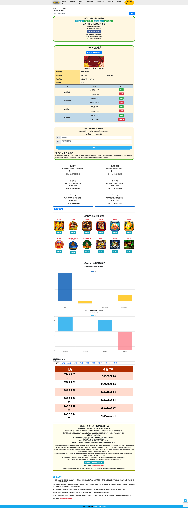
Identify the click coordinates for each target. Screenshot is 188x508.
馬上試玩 (59, 232)
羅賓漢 (129, 238)
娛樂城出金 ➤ (88, 21)
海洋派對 (115, 219)
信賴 (121, 106)
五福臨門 (101, 219)
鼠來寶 (59, 219)
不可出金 (121, 119)
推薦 (121, 89)
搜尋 (132, 14)
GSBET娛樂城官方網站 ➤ (94, 52)
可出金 (121, 115)
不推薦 (121, 93)
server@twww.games (98, 465)
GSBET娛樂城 (129, 2)
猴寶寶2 (101, 238)
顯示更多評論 (58, 209)
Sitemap (95, 506)
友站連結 (104, 506)
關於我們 (119, 1)
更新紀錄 (99, 506)
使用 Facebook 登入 (94, 31)
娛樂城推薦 (64, 2)
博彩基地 (56, 2)
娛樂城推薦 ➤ (79, 21)
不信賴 (121, 110)
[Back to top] (185, 500)
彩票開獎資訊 (100, 1)
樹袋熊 (59, 238)
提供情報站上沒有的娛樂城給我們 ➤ (94, 462)
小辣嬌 (73, 219)
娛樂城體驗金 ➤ (99, 21)
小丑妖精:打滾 (87, 238)
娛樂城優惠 (81, 2)
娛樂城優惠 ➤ (108, 21)
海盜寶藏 (87, 219)
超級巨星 (115, 238)
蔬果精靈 (129, 219)
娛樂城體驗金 (90, 2)
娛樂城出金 (72, 2)
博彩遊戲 (110, 1)
